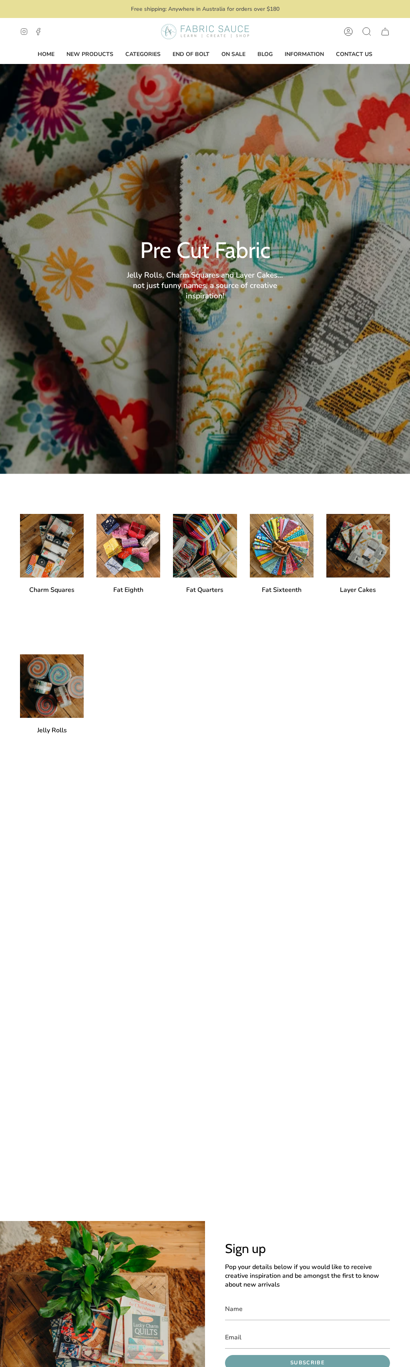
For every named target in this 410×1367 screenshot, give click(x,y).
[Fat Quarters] (205, 546)
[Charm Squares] (52, 546)
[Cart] (385, 31)
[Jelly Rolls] (52, 686)
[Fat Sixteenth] (282, 546)
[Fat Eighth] (128, 546)
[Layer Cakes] (358, 546)
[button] (367, 31)
